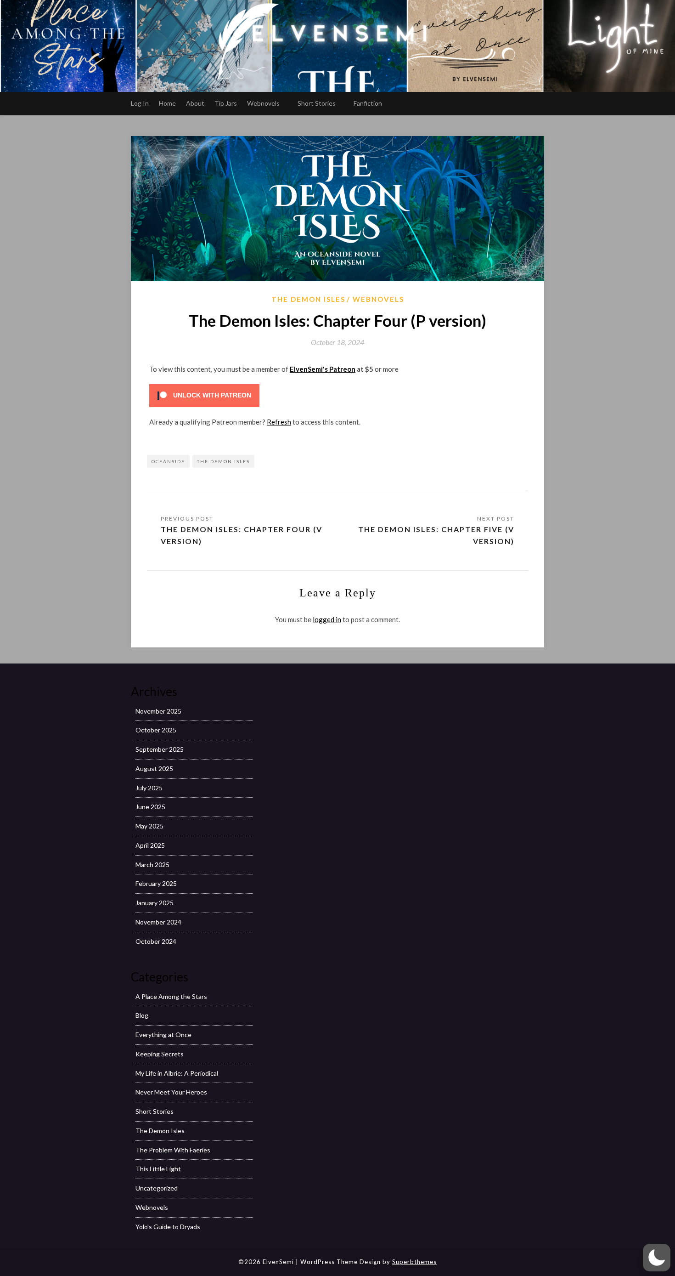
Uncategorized (156, 1188)
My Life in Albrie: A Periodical (176, 1073)
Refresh (279, 422)
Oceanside (168, 461)
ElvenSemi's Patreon (322, 369)
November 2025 (158, 711)
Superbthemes (414, 1261)
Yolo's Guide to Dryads (167, 1227)
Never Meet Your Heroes (171, 1092)
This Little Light (158, 1169)
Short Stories (317, 103)
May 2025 (149, 826)
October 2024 (155, 941)
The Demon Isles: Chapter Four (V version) (241, 535)
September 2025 (159, 749)
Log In (140, 103)
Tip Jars (225, 103)
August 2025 (154, 768)
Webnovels (263, 103)
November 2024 (158, 922)
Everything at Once (163, 1034)
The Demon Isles (308, 299)
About (195, 103)
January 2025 (154, 903)
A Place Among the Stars (171, 996)
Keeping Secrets (159, 1054)
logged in (327, 619)
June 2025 (150, 807)
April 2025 (150, 845)
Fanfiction (368, 103)
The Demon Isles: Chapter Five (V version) (436, 535)
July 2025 (149, 788)
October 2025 (155, 730)
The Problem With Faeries (172, 1150)
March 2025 (152, 864)
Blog (141, 1015)
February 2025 (156, 883)
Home (167, 103)
